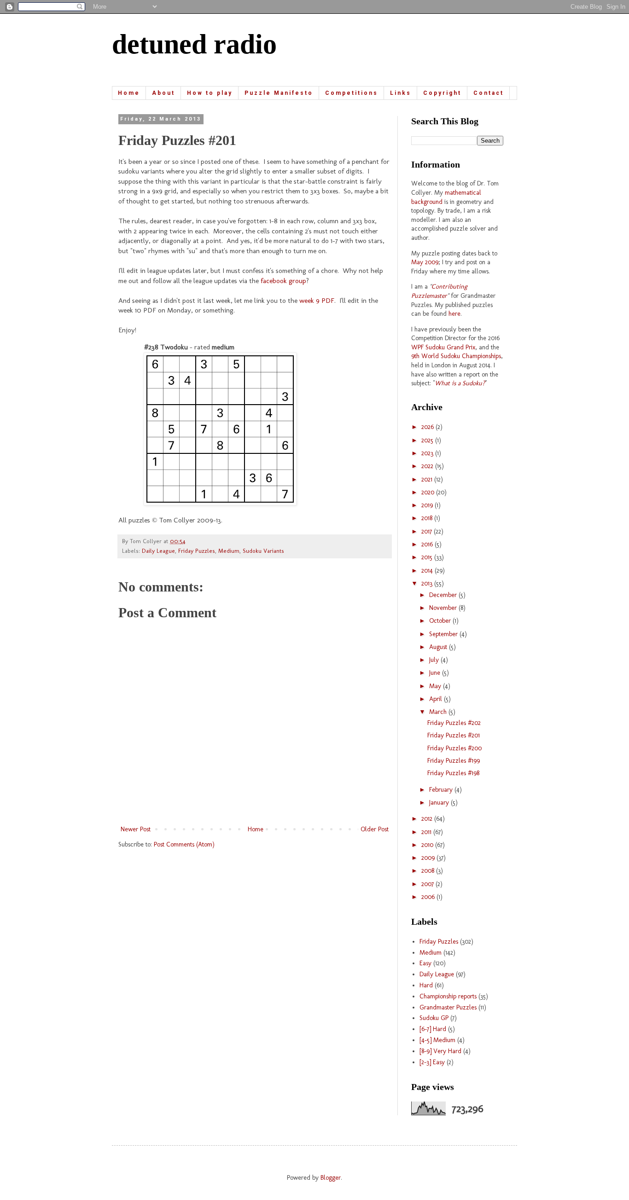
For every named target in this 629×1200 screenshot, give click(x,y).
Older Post (375, 829)
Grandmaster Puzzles (448, 1007)
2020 (428, 492)
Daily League (158, 550)
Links (400, 93)
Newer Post (136, 829)
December (444, 595)
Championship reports (448, 996)
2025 (428, 440)
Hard (426, 985)
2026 (428, 427)
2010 (428, 845)
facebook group (283, 281)
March (438, 712)
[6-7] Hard (432, 1029)
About (163, 93)
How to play (210, 93)
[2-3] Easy (432, 1062)
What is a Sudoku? (460, 383)
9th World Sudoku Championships (456, 356)
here (454, 314)
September (444, 634)
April (436, 699)
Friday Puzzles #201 (453, 735)
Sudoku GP (433, 1018)
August (439, 647)
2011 (427, 832)
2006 (429, 897)
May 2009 (424, 262)
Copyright (442, 93)
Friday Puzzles (196, 550)
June (435, 673)
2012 (427, 819)
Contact (488, 93)
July (435, 660)
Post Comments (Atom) (184, 844)
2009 (429, 858)
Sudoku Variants (263, 550)
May (436, 686)
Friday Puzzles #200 (454, 748)
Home (129, 93)
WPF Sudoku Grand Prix (443, 347)
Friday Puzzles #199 (453, 761)
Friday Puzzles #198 (453, 773)
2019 (428, 505)
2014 (428, 570)
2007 (428, 884)
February (441, 790)
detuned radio (194, 44)
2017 (427, 531)
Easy (425, 963)
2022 (428, 466)
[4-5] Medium (437, 1040)
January (440, 802)
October (441, 621)
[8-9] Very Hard (440, 1051)
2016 (428, 544)
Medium (228, 550)
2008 (428, 871)
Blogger (330, 1178)
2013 (427, 583)
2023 (428, 453)
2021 (427, 479)
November (444, 608)
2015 (427, 557)
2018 (427, 518)
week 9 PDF (316, 300)
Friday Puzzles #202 (454, 723)
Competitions (351, 93)
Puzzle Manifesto (279, 93)
